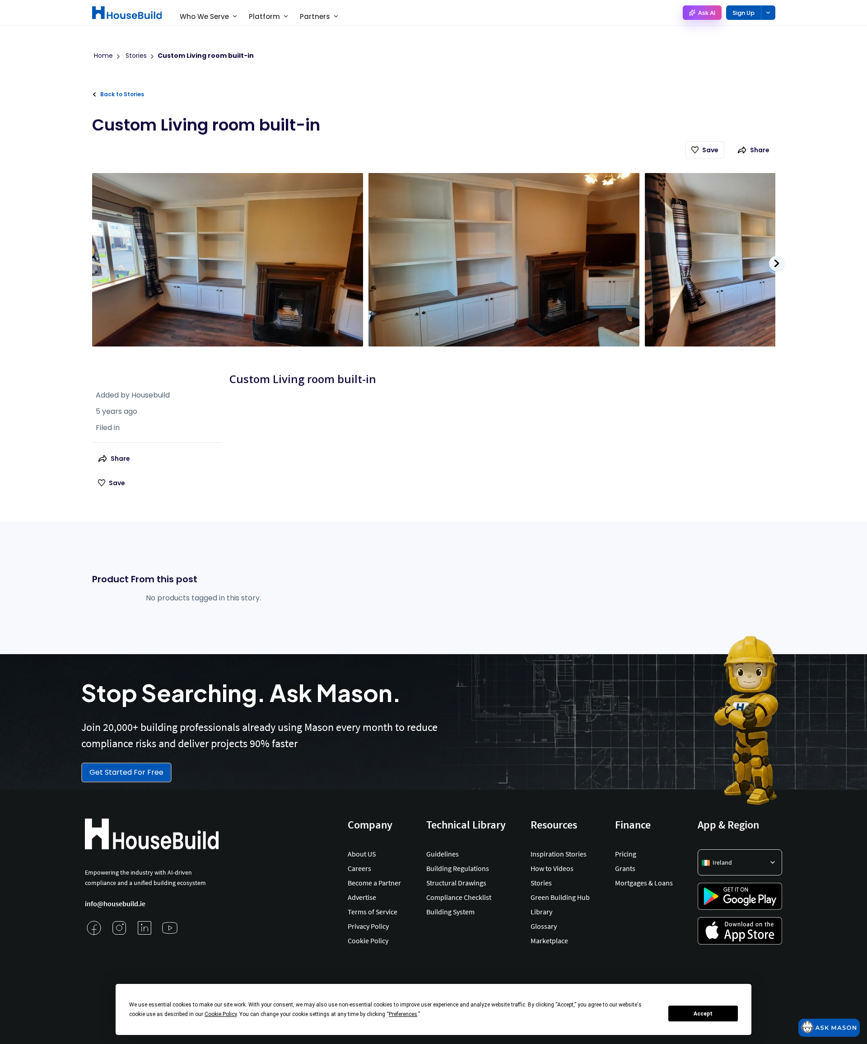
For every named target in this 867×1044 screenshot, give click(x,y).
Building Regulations (457, 868)
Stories (541, 882)
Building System (450, 911)
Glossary (544, 926)
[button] (740, 862)
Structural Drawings (456, 882)
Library (541, 911)
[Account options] (768, 12)
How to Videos (552, 868)
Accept (703, 1014)
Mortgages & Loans (644, 882)
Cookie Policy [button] (221, 1014)
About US (362, 853)
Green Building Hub (560, 897)
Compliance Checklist (458, 897)
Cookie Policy (368, 940)
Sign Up (743, 13)
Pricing (625, 853)
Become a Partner (374, 882)
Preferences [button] (403, 1014)
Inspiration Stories (559, 853)
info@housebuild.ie (115, 903)
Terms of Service (372, 911)
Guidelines (442, 853)
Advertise (362, 897)
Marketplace (549, 940)
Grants (625, 868)
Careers (359, 868)
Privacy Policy (368, 926)
